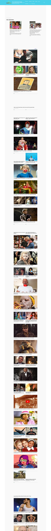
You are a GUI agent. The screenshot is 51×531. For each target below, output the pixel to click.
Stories (33, 1)
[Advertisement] (25, 12)
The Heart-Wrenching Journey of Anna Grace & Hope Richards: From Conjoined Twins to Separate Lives (35, 32)
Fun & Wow (26, 1)
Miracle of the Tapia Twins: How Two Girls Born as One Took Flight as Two (15, 31)
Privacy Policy (33, 3)
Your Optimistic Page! (17, 2)
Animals (36, 1)
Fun (29, 3)
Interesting (30, 1)
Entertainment (26, 3)
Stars (39, 1)
